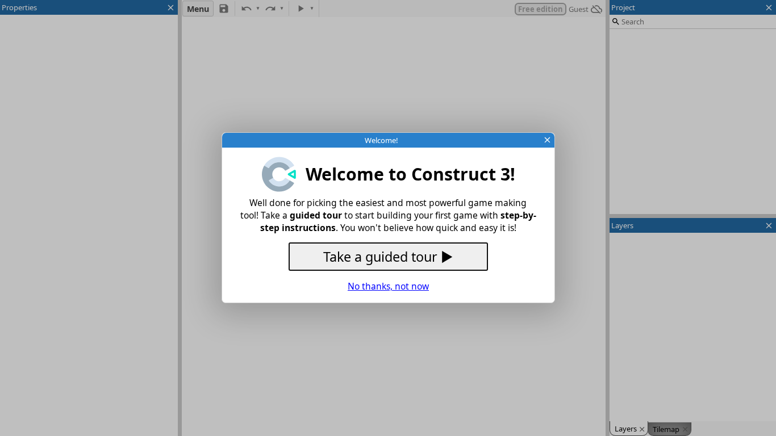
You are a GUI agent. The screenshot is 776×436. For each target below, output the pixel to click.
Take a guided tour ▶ (388, 257)
